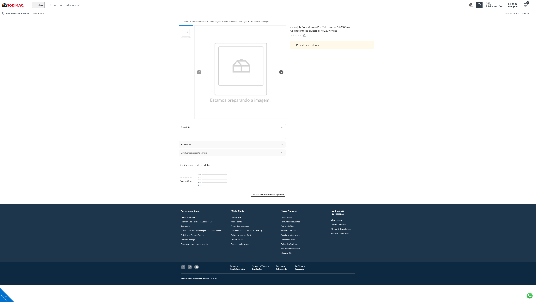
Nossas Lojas (38, 13)
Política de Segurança (300, 267)
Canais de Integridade (290, 235)
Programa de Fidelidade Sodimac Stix (197, 221)
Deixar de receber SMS (241, 235)
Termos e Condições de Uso (238, 267)
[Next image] (281, 72)
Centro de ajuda (188, 217)
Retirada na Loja (188, 239)
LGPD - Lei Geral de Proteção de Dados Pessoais (201, 230)
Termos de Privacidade (281, 267)
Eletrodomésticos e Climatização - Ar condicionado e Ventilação (219, 21)
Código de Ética (287, 226)
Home (186, 21)
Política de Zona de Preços (192, 235)
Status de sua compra (240, 226)
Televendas (185, 226)
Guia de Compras (338, 224)
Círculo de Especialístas (341, 229)
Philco (293, 27)
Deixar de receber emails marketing (246, 230)
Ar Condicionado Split (259, 21)
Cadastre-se (236, 217)
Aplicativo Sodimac (289, 244)
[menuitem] (524, 13)
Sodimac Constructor (340, 233)
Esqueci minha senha (240, 244)
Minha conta (236, 221)
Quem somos (286, 217)
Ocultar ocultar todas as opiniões (268, 194)
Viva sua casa (336, 220)
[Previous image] (199, 72)
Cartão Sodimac (288, 239)
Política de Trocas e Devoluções (260, 267)
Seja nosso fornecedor (290, 248)
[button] (265, 5)
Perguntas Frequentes (290, 221)
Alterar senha (237, 239)
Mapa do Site (286, 253)
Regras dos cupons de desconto (194, 244)
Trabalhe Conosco (288, 230)
